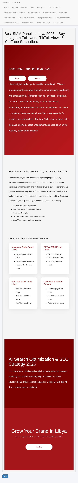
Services (24, 7)
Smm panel (41, 7)
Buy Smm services (49, 13)
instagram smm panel (45, 18)
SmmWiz (6, 2)
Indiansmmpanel (34, 13)
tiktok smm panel (28, 23)
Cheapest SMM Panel (26, 18)
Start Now (39, 447)
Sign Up (37, 78)
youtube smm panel (63, 18)
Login (17, 78)
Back (5, 476)
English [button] (16, 2)
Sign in (6, 7)
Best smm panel (10, 18)
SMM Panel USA (54, 7)
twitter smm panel (43, 23)
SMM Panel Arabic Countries (14, 13)
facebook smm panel (11, 23)
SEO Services (58, 23)
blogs (32, 7)
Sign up (15, 7)
